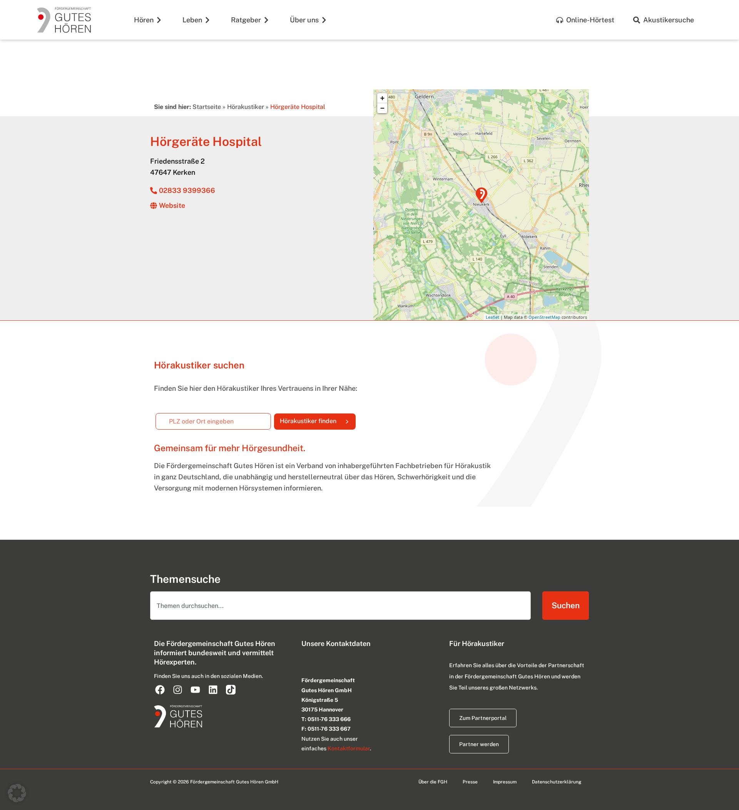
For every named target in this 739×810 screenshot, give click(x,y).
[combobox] (340, 605)
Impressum (505, 782)
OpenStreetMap (544, 317)
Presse (470, 782)
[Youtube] (195, 689)
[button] (17, 793)
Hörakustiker (245, 106)
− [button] (382, 108)
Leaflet (492, 317)
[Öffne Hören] (158, 20)
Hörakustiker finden (318, 419)
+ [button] (382, 98)
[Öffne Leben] (207, 20)
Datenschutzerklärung (556, 782)
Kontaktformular (349, 748)
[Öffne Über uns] (324, 20)
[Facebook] (160, 689)
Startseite (206, 106)
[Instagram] (177, 689)
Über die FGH (432, 782)
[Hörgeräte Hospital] (481, 195)
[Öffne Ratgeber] (266, 20)
